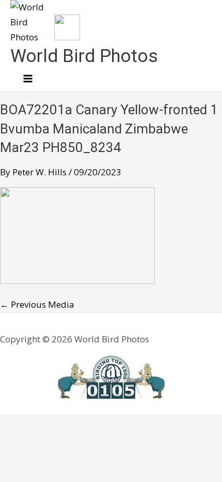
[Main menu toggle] (27, 79)
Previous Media (37, 304)
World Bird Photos (84, 56)
